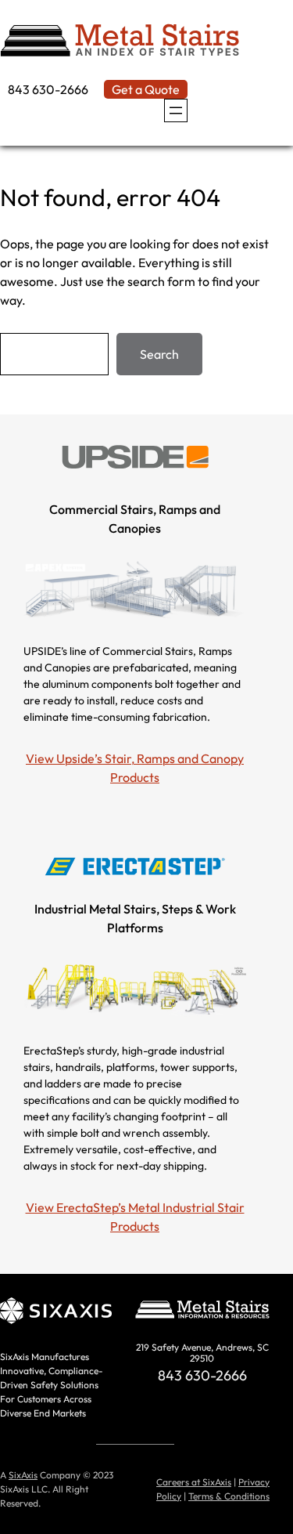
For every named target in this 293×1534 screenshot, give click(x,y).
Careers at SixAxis (193, 1482)
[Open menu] (176, 110)
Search (159, 354)
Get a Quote (146, 89)
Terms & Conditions (229, 1496)
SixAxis (23, 1475)
